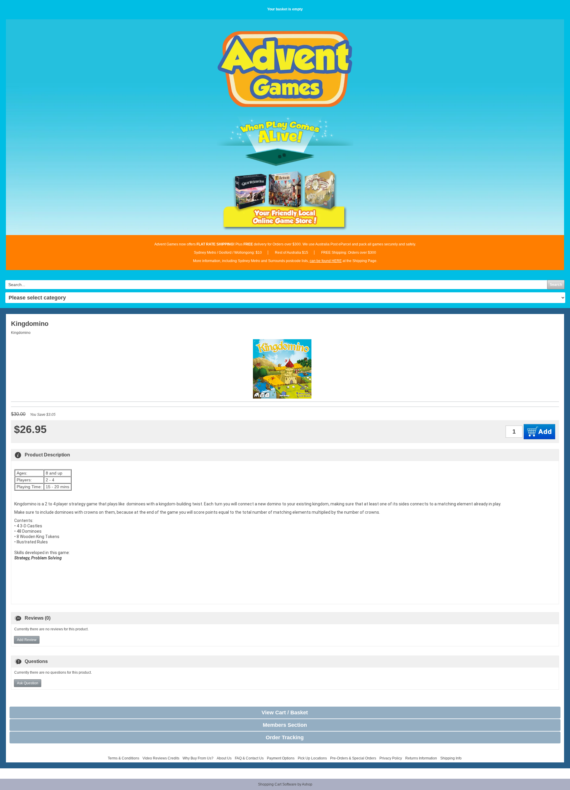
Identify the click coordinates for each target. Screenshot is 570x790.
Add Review (27, 640)
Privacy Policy (390, 758)
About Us (224, 758)
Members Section (285, 725)
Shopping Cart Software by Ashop (285, 784)
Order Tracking (285, 737)
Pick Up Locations (312, 758)
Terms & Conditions (123, 758)
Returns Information (421, 758)
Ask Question (27, 683)
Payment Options (280, 758)
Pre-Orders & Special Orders (353, 758)
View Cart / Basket (285, 713)
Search (556, 285)
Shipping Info (451, 758)
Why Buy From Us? (198, 758)
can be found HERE (326, 261)
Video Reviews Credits (160, 758)
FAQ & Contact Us (249, 758)
